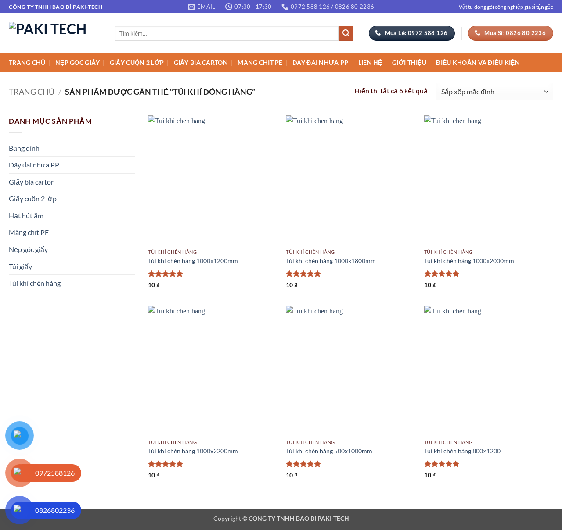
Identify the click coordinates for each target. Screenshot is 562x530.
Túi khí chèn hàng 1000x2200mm (193, 451)
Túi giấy (20, 266)
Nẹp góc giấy (77, 62)
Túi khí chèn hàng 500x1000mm (329, 451)
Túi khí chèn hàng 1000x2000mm (469, 260)
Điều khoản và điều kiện (478, 62)
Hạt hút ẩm (26, 215)
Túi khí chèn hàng (35, 283)
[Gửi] (346, 33)
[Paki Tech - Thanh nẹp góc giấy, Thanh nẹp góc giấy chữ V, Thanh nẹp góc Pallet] (55, 33)
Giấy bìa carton (201, 62)
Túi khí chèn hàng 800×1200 (462, 451)
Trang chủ (27, 62)
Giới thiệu (409, 62)
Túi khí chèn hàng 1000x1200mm (193, 260)
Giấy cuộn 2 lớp (137, 62)
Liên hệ (370, 62)
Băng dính (24, 148)
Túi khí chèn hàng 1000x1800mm (331, 260)
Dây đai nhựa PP (320, 62)
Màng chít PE (260, 62)
